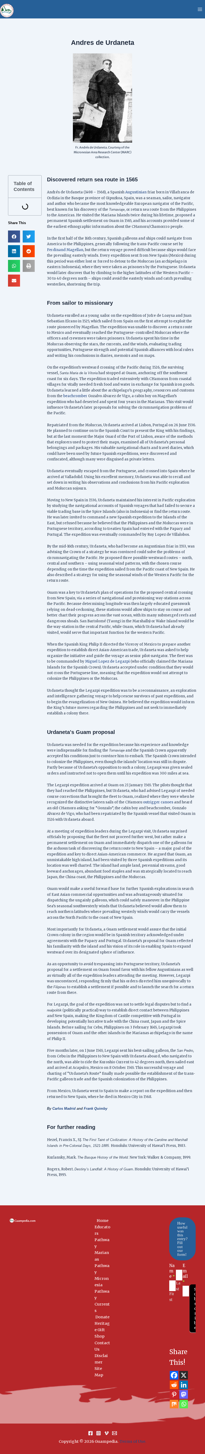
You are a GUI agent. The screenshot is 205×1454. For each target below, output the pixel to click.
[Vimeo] (106, 1433)
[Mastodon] (183, 1394)
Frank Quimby (95, 1109)
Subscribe (195, 1308)
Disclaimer (101, 1359)
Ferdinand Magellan (65, 250)
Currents (102, 1307)
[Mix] (174, 1404)
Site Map (98, 1371)
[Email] (114, 1433)
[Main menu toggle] (200, 9)
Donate (102, 1317)
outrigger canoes (158, 802)
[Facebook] (174, 1375)
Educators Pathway (102, 1237)
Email (185, 1273)
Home (102, 1220)
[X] (183, 1375)
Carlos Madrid (64, 1109)
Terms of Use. (132, 1441)
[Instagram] (98, 1433)
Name (172, 1271)
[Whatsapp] (183, 1404)
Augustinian (136, 192)
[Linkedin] (183, 1385)
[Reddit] (174, 1385)
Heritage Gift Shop (102, 1330)
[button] (14, 236)
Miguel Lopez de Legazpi (107, 661)
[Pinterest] (174, 1394)
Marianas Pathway (101, 1262)
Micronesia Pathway (101, 1288)
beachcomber (75, 396)
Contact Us (102, 1346)
